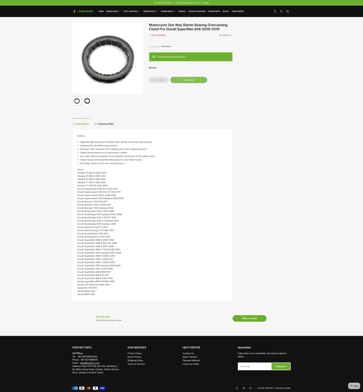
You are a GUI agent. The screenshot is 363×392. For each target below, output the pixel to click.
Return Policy (134, 356)
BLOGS (226, 11)
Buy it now (188, 80)
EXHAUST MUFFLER (197, 11)
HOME (101, 11)
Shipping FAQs (106, 123)
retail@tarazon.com (90, 363)
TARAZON (269, 388)
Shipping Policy (135, 360)
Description (82, 123)
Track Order (238, 11)
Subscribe (281, 366)
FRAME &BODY (167, 11)
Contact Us (188, 353)
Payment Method (191, 360)
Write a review (249, 318)
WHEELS (182, 11)
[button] (155, 46)
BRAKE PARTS (112, 11)
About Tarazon (190, 356)
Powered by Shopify (283, 388)
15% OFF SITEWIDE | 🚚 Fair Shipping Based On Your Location (181, 3)
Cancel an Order (191, 364)
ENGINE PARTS (149, 11)
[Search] (275, 11)
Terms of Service (136, 364)
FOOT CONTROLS (131, 11)
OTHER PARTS (214, 11)
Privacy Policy (134, 353)
